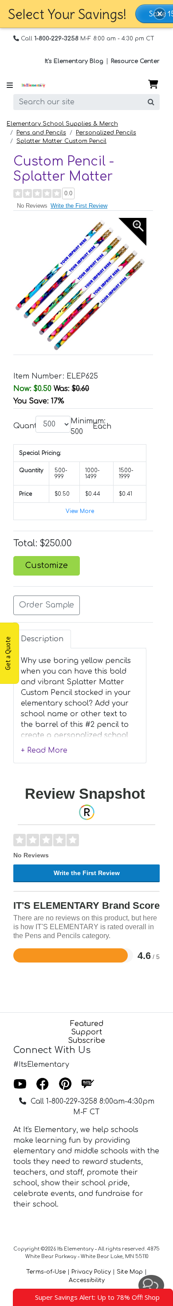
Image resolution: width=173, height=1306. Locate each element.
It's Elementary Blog (74, 61)
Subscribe (86, 1041)
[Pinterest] (65, 1085)
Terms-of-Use (46, 1272)
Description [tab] (42, 639)
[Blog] (87, 1085)
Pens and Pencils (41, 133)
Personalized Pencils (106, 133)
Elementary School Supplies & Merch (62, 124)
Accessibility (87, 1280)
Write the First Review (79, 205)
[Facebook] (42, 1085)
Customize (46, 565)
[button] (159, 13)
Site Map (130, 1272)
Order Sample (46, 605)
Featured (86, 1024)
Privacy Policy (91, 1272)
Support (86, 1032)
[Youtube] (20, 1085)
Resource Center (135, 61)
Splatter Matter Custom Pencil (61, 141)
